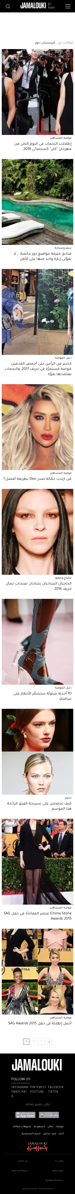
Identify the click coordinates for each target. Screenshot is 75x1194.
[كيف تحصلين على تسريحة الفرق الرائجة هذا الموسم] (37, 752)
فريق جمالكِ (57, 1171)
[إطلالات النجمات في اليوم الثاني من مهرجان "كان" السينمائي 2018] (37, 92)
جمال (51, 1126)
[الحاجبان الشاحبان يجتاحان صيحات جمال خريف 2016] (37, 532)
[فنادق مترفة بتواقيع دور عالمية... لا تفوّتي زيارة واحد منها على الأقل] (37, 202)
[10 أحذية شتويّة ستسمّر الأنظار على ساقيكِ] (37, 642)
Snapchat (19, 1092)
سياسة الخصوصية (54, 1180)
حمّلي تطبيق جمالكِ (37, 1104)
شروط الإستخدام (20, 1171)
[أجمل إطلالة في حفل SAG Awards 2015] (37, 972)
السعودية (39, 1126)
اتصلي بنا (59, 1161)
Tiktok (53, 1092)
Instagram (19, 1087)
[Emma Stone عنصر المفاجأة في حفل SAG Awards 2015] (37, 862)
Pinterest (38, 1087)
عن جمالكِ (23, 1161)
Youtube (37, 1092)
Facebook (56, 1087)
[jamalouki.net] (37, 6)
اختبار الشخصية (31, 1134)
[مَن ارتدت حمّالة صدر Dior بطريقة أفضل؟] (37, 427)
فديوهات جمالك (22, 1126)
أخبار (61, 1134)
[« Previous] (49, 1042)
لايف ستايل (49, 1134)
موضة (60, 1126)
